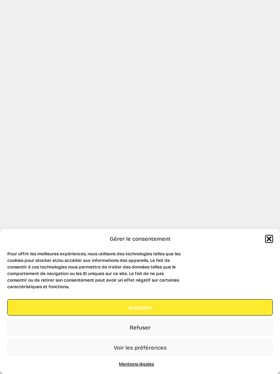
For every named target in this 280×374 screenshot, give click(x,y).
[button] (269, 239)
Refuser (140, 327)
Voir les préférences (140, 347)
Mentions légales (136, 364)
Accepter (140, 307)
